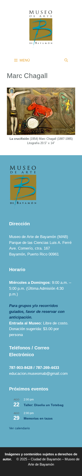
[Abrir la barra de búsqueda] (66, 60)
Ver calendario (19, 428)
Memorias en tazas (38, 418)
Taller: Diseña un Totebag (44, 405)
